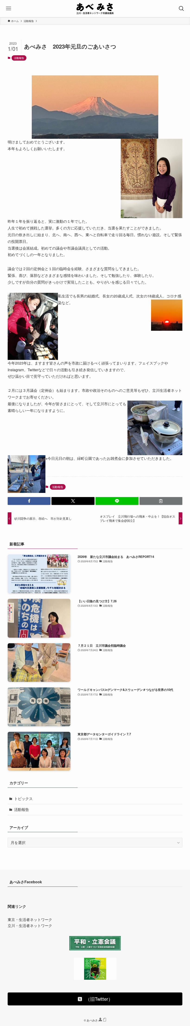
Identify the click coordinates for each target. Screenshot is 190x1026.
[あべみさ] (95, 8)
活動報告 (19, 58)
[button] (29, 501)
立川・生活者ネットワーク (30, 925)
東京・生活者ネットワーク (30, 919)
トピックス (23, 798)
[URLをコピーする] (161, 501)
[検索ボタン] (181, 8)
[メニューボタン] (8, 8)
